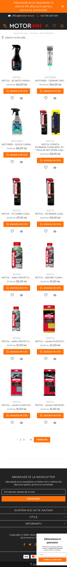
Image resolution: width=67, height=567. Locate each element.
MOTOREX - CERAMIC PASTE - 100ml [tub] (50, 80)
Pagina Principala (21, 33)
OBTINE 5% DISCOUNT (24, 560)
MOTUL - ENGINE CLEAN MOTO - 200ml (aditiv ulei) (50, 277)
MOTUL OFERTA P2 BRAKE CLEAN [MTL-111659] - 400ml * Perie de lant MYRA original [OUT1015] (50, 147)
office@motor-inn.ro (23, 15)
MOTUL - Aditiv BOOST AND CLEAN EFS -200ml (17, 341)
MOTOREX (50, 77)
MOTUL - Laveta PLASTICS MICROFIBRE (50, 341)
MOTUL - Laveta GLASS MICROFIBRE (17, 405)
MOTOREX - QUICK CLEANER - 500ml (17, 144)
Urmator (42, 439)
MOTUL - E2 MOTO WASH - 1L (17, 80)
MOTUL (17, 77)
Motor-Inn (25, 26)
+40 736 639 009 (49, 15)
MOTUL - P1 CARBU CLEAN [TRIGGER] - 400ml (17, 213)
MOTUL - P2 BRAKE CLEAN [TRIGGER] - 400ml (50, 213)
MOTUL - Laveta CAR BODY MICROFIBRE (50, 405)
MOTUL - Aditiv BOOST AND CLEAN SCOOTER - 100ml (17, 277)
